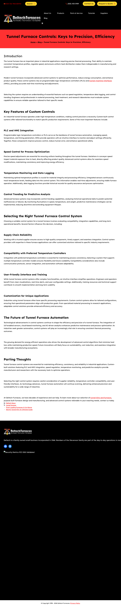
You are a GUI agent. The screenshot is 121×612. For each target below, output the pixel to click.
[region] (24, 597)
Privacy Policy (75, 603)
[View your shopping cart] (42, 23)
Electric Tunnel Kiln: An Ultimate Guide (19, 410)
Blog (40, 42)
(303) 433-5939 (73, 4)
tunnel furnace (11, 405)
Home (33, 42)
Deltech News (11, 403)
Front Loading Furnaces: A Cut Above (19, 407)
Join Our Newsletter (13, 4)
